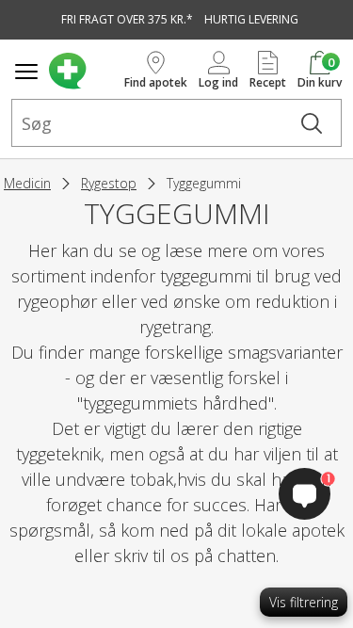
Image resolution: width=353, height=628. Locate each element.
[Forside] (83, 71)
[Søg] (311, 123)
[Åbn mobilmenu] (26, 71)
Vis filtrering (303, 602)
